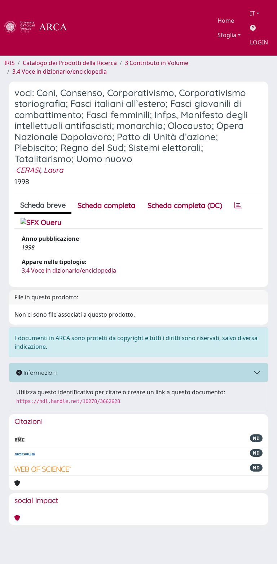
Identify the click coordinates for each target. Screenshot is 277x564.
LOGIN (259, 42)
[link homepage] (39, 28)
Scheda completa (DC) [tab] (185, 205)
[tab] (238, 205)
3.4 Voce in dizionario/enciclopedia (59, 71)
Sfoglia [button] (226, 35)
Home (225, 21)
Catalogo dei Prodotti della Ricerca (70, 63)
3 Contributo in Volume (156, 63)
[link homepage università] (86, 28)
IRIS (9, 63)
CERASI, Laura (39, 169)
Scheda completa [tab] (106, 205)
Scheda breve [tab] (43, 204)
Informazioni (39, 372)
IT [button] (252, 13)
